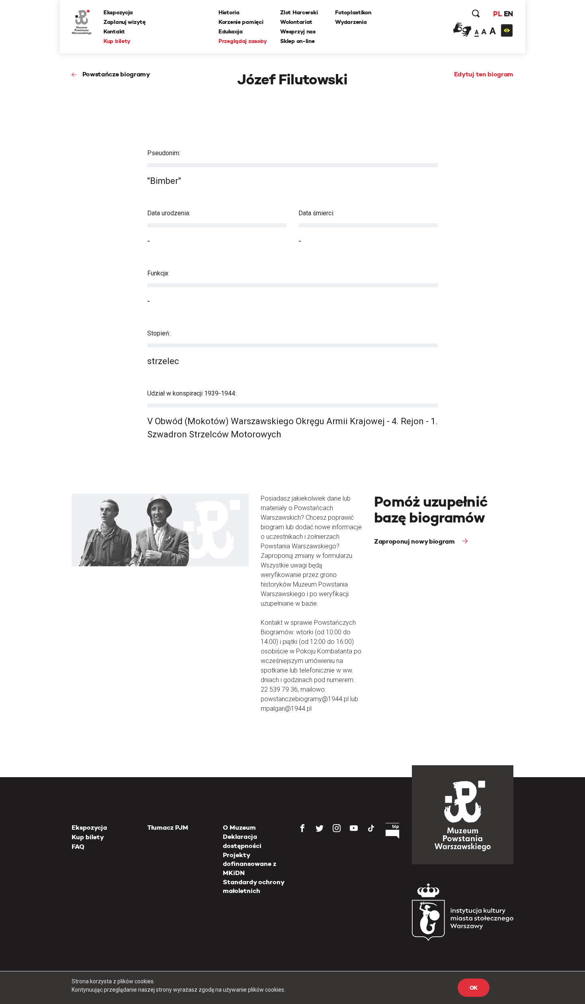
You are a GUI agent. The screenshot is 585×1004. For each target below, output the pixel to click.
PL (497, 13)
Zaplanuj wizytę (124, 21)
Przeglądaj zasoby (242, 41)
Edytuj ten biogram (483, 74)
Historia (229, 12)
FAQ (78, 846)
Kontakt (114, 31)
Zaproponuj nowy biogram (415, 541)
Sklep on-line (297, 41)
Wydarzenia (351, 21)
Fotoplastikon (353, 12)
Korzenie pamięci (240, 21)
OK (474, 987)
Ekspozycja (118, 12)
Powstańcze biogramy (116, 74)
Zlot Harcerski (299, 12)
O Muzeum (239, 827)
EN (508, 13)
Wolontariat (296, 21)
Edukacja (230, 31)
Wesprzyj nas (298, 31)
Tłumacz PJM (167, 827)
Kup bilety (117, 41)
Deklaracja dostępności (242, 841)
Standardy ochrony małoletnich (253, 886)
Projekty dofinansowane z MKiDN (249, 864)
